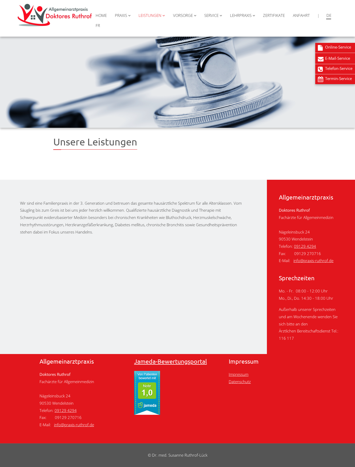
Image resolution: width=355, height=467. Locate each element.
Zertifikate (274, 15)
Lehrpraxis (241, 15)
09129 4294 (305, 246)
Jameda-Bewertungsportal (170, 361)
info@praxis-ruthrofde (313, 260)
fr (98, 25)
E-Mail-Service (337, 58)
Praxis (121, 15)
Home (101, 15)
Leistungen (150, 15)
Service (212, 15)
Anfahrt (301, 15)
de (328, 15)
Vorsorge (183, 15)
